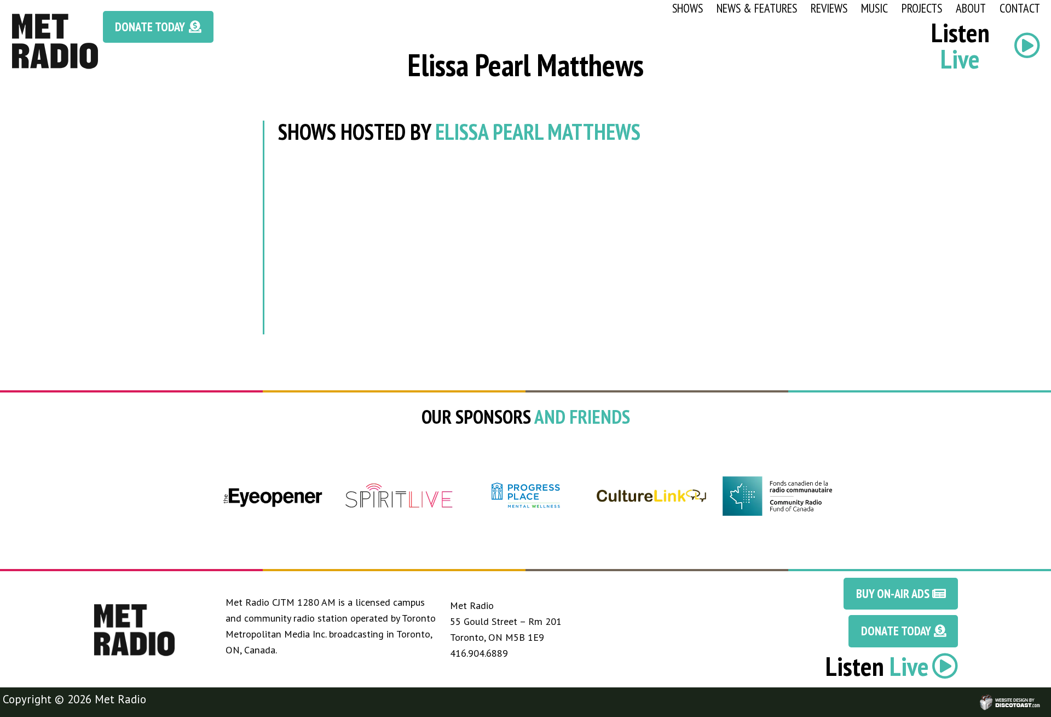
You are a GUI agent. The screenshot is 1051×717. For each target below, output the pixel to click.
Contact (1020, 8)
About (971, 8)
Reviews (829, 8)
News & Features (757, 8)
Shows (687, 8)
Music (874, 8)
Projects (922, 8)
